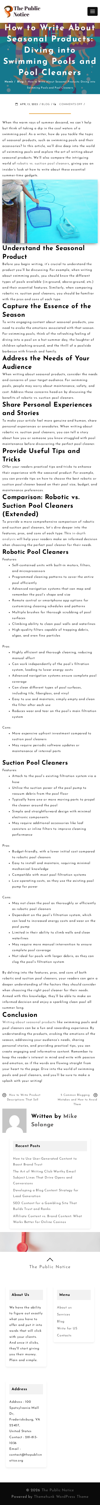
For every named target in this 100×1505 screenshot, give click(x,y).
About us (64, 1307)
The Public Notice (50, 1267)
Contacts (64, 1335)
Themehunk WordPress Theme (61, 1497)
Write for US (67, 1328)
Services (63, 1314)
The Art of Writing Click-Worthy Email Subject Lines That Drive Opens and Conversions (44, 1177)
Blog (46, 104)
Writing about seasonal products (29, 1022)
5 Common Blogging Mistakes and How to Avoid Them (77, 1100)
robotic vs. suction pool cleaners (43, 163)
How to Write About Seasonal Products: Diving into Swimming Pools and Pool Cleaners (50, 50)
